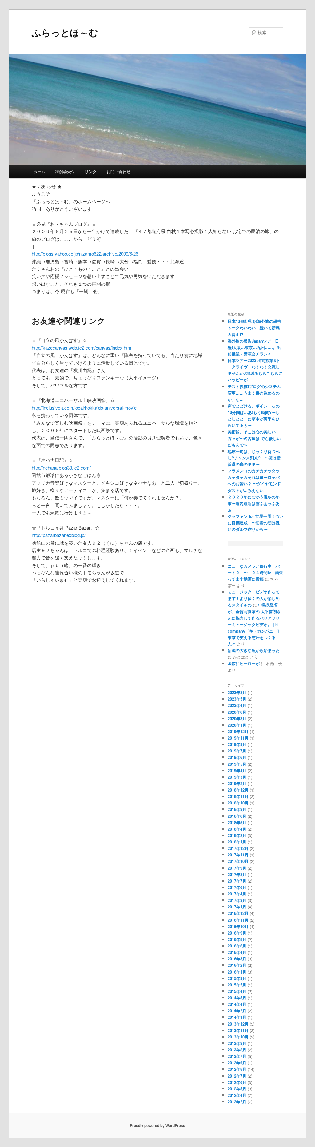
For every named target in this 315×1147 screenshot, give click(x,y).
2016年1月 (237, 972)
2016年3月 (237, 959)
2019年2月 (237, 783)
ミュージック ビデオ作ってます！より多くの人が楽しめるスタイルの (254, 598)
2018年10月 (238, 803)
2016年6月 (237, 946)
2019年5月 (237, 764)
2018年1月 (237, 842)
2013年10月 (238, 1037)
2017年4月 (237, 894)
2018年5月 (237, 822)
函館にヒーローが (244, 663)
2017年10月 (238, 861)
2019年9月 (237, 744)
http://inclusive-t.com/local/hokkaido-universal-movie (84, 407)
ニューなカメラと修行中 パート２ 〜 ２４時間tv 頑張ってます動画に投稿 (255, 572)
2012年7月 (237, 1076)
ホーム (39, 171)
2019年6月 (237, 757)
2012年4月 (237, 1095)
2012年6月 (237, 1082)
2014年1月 (237, 1017)
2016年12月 (238, 913)
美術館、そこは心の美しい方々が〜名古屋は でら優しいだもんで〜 (254, 438)
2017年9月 (237, 868)
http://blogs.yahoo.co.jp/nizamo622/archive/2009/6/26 (85, 253)
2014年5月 (237, 998)
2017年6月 (237, 887)
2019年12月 (238, 731)
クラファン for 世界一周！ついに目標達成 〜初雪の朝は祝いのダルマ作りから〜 (255, 522)
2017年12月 (238, 848)
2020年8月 (237, 712)
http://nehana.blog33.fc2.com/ (61, 467)
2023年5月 (237, 699)
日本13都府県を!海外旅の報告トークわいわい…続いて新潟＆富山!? (254, 327)
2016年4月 (237, 952)
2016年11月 (238, 920)
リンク (91, 171)
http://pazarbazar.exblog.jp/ (59, 535)
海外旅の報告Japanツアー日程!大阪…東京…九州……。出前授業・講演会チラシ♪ (254, 347)
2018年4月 (237, 829)
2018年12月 (238, 790)
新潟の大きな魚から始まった (254, 650)
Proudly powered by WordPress (157, 1125)
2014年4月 (237, 1004)
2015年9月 (237, 978)
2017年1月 (237, 907)
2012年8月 (237, 1069)
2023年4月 (237, 705)
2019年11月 (238, 738)
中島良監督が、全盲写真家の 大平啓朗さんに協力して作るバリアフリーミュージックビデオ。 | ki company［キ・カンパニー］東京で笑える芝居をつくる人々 (254, 624)
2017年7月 (237, 881)
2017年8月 (237, 874)
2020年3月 (237, 718)
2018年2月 (237, 835)
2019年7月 (237, 751)
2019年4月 (237, 770)
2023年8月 (237, 692)
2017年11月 (238, 855)
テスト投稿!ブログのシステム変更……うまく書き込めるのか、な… (254, 392)
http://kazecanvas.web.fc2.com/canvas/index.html (82, 347)
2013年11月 (238, 1030)
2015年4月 (237, 991)
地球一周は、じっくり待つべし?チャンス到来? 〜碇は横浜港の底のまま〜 (254, 457)
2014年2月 (237, 1011)
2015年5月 (237, 985)
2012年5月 (237, 1089)
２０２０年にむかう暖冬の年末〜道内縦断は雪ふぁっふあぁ (254, 503)
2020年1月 (237, 725)
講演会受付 (65, 171)
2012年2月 (237, 1102)
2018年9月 (237, 809)
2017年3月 (237, 900)
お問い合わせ (118, 171)
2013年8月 (237, 1050)
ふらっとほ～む (65, 32)
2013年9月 (237, 1043)
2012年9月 (237, 1063)
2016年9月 (237, 933)
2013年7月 (237, 1056)
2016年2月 (237, 965)
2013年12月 (238, 1024)
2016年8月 (237, 939)
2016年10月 (238, 926)
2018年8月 (237, 816)
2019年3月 (237, 777)
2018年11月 (238, 796)
